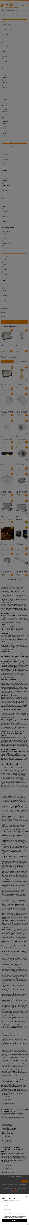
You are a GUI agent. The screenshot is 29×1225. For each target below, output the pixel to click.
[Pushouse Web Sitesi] (27, 1224)
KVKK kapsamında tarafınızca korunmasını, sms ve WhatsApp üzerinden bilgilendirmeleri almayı (15, 1217)
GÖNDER (14, 1220)
